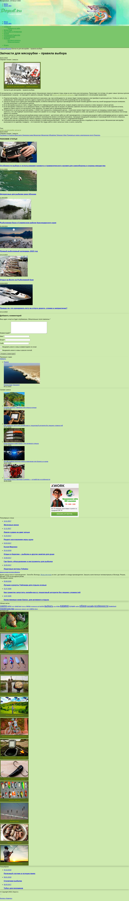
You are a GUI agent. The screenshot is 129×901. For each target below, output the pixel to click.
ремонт (24, 609)
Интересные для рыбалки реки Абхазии (18, 194)
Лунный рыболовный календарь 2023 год (19, 251)
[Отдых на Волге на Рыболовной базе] (14, 276)
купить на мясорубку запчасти (63, 95)
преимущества (7, 608)
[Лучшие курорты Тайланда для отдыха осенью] (14, 406)
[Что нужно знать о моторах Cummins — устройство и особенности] (14, 478)
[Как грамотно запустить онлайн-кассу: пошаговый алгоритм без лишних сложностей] (14, 424)
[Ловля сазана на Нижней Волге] (14, 632)
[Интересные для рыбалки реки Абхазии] (18, 190)
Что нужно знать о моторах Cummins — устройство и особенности (27, 479)
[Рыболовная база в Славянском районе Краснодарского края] (15, 219)
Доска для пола (46, 575)
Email (2, 340)
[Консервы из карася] (14, 844)
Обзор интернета (13, 42)
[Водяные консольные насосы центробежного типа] (14, 653)
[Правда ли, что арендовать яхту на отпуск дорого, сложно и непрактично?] (16, 304)
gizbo (9, 606)
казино (64, 605)
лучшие (72, 606)
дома (54, 606)
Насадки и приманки (13, 32)
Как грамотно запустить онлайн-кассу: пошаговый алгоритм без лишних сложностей (33, 425)
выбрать (48, 606)
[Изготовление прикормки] (14, 695)
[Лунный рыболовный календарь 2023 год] (16, 247)
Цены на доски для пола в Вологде (10, 572)
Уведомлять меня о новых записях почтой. (17, 350)
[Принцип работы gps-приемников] (14, 716)
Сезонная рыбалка (12, 35)
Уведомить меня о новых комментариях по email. (19, 347)
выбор (42, 606)
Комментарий (5, 333)
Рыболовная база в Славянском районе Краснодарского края (28, 223)
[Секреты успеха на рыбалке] (14, 865)
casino (3, 606)
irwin (13, 606)
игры (58, 606)
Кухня (6, 33)
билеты (24, 606)
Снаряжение (9, 37)
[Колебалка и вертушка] (14, 801)
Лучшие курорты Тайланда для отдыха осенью (20, 407)
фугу (36, 609)
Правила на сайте (14, 28)
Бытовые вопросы (14, 40)
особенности (101, 606)
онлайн (90, 606)
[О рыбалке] (11, 18)
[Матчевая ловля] (14, 822)
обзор (83, 605)
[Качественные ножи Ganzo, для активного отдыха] (14, 442)
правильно (112, 606)
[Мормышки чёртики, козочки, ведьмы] (14, 780)
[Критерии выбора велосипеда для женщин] (14, 738)
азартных (18, 606)
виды (28, 606)
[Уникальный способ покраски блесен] (14, 674)
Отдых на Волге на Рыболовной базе (17, 280)
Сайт (1, 343)
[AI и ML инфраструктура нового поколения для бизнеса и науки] (14, 460)
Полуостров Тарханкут (12, 385)
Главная (3, 48)
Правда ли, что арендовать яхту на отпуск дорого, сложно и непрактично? (33, 308)
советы (31, 609)
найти (77, 606)
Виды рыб (8, 30)
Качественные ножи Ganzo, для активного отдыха (21, 443)
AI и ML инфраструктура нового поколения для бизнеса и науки (26, 461)
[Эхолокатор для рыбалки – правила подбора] (14, 759)
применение (17, 609)
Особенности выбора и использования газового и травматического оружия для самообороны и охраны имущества (52, 166)
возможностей (35, 606)
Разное (7, 38)
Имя (2, 336)
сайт (27, 609)
